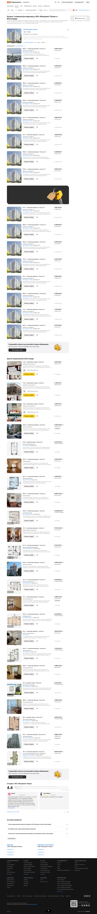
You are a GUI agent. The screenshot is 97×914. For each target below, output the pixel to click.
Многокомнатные (11, 881)
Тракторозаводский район (29, 872)
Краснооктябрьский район (29, 866)
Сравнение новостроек (80, 864)
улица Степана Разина (27, 581)
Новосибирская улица (45, 870)
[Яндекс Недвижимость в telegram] (89, 896)
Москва (8, 862)
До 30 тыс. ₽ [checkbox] (13, 196)
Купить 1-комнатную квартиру (63, 881)
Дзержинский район (28, 864)
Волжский (25, 753)
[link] (87, 2)
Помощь (62, 896)
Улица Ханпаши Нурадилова (46, 866)
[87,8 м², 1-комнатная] (15, 176)
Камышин (26, 879)
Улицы (76, 866)
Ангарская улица (44, 862)
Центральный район (28, 862)
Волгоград (25, 444)
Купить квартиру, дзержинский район (65, 889)
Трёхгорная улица (44, 864)
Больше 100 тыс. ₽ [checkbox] (14, 200)
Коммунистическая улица (28, 364)
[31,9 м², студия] (15, 449)
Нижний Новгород (11, 872)
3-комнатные (10, 854)
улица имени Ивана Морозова (29, 530)
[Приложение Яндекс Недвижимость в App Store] (82, 905)
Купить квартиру (60, 879)
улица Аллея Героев (27, 426)
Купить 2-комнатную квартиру (63, 883)
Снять (41, 879)
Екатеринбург (10, 868)
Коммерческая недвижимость (63, 870)
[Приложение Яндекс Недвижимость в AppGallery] (86, 905)
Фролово (26, 885)
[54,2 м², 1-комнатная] (15, 266)
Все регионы (77, 870)
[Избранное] (55, 2)
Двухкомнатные (10, 883)
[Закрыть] (89, 10)
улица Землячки (26, 512)
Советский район (27, 868)
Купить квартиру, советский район (64, 885)
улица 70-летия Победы (28, 633)
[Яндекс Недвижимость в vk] (85, 896)
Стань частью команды (27, 896)
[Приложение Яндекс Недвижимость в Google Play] (84, 905)
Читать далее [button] (11, 807)
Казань (8, 870)
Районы (76, 862)
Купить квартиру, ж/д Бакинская (64, 887)
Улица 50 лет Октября (45, 872)
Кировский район (27, 870)
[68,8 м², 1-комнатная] (15, 73)
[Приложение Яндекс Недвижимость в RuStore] (89, 905)
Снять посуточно (44, 881)
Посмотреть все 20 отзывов (13, 811)
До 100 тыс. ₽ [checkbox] (39, 196)
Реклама (18, 896)
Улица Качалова (43, 868)
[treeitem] (10, 6)
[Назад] (64, 811)
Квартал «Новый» (26, 479)
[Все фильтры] (8, 10)
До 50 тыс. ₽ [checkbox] (21, 196)
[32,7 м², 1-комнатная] (15, 125)
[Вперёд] (67, 811)
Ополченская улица (27, 598)
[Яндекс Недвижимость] (14, 2)
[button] (58, 2)
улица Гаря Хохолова (27, 736)
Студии (8, 887)
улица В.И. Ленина (27, 564)
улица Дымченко (26, 616)
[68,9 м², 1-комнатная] (15, 90)
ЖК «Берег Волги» (27, 583)
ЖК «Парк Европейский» (28, 737)
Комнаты (59, 862)
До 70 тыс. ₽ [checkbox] (30, 196)
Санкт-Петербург (10, 864)
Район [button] (76, 10)
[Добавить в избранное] (68, 30)
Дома (58, 866)
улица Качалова (26, 650)
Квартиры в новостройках (45, 845)
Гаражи (58, 868)
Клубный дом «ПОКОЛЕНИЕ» (29, 755)
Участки (59, 864)
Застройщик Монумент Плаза (29, 42)
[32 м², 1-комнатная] (15, 142)
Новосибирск (10, 866)
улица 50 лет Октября (27, 50)
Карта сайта (67, 896)
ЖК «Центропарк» (27, 686)
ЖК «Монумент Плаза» (28, 52)
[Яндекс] (87, 911)
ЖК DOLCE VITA (26, 445)
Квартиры (10, 845)
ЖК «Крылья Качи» (27, 720)
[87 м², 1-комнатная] (15, 215)
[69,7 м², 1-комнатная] (15, 332)
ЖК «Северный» (26, 651)
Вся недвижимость (11, 896)
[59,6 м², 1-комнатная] (15, 249)
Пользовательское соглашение (40, 896)
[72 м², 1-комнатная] (15, 317)
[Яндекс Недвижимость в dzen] (87, 896)
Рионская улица (26, 461)
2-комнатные (10, 852)
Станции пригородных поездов (81, 868)
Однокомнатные (10, 879)
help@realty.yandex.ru (33, 904)
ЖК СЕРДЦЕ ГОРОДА (27, 617)
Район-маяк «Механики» (28, 548)
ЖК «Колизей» (26, 634)
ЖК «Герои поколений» (28, 514)
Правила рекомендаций (53, 896)
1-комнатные (10, 849)
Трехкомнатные (10, 885)
